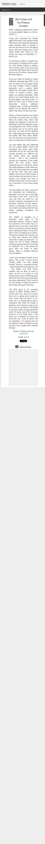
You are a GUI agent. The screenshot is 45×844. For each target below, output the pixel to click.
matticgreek (23, 333)
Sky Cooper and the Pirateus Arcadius (23, 22)
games (26, 337)
